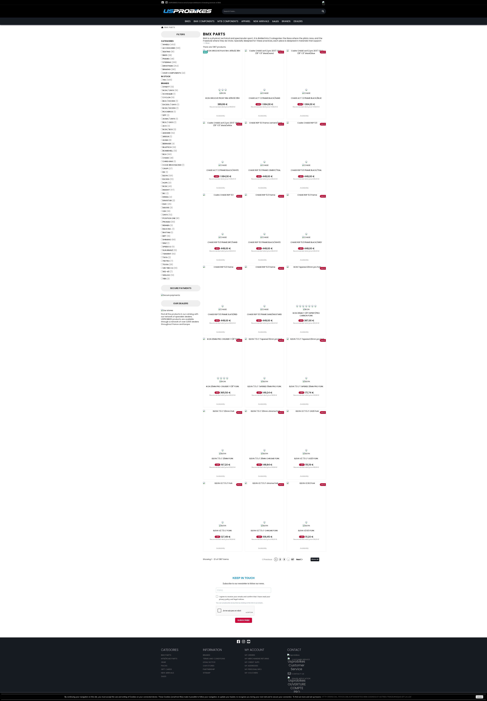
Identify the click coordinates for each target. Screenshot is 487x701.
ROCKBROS (169, 111)
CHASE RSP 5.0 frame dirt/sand (222, 242)
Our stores (208, 665)
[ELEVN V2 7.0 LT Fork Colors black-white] (222, 522)
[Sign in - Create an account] (313, 4)
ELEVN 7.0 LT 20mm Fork (222, 458)
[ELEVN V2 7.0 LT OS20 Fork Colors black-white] (306, 450)
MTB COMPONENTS (228, 21)
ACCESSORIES (171, 48)
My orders (250, 655)
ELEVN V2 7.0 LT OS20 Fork (306, 458)
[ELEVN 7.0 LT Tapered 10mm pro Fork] (264, 357)
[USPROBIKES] (187, 11)
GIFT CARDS (166, 669)
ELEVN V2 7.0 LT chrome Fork (264, 530)
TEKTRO (168, 261)
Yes (167, 79)
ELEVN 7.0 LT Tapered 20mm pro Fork (306, 386)
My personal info (253, 669)
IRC (166, 193)
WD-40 (168, 271)
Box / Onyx (169, 122)
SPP (166, 115)
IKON (167, 186)
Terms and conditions (214, 658)
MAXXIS (168, 207)
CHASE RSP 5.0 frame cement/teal (264, 170)
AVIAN (167, 140)
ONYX (167, 214)
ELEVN (168, 175)
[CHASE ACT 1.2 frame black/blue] (306, 69)
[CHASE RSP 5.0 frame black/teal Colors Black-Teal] (306, 162)
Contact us (298, 673)
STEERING (170, 62)
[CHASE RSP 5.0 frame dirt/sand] (222, 213)
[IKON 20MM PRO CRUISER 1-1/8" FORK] (222, 357)
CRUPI (168, 168)
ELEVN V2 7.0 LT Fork (222, 530)
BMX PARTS (166, 655)
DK (165, 172)
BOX (167, 154)
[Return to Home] (162, 27)
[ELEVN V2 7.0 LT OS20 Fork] (306, 429)
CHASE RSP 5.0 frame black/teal (306, 170)
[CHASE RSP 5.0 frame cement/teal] (264, 141)
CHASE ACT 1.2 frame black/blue (306, 98)
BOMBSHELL (170, 150)
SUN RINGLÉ (170, 250)
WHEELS (169, 44)
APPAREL (245, 21)
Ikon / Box (169, 129)
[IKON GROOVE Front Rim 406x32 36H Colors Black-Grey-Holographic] (219, 90)
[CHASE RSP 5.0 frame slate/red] (222, 285)
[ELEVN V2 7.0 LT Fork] (222, 501)
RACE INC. (169, 229)
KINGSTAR (169, 200)
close (479, 697)
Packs (164, 665)
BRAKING (169, 69)
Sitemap (206, 672)
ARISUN (167, 136)
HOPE (167, 182)
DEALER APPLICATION (301, 678)
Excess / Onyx (171, 104)
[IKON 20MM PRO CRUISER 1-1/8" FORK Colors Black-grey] (227, 378)
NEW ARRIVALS (261, 21)
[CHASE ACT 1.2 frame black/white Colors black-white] (222, 162)
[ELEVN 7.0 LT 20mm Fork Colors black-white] (222, 450)
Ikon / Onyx (170, 90)
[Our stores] (180, 310)
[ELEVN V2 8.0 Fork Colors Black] (306, 522)
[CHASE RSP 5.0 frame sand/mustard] (264, 285)
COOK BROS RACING (173, 165)
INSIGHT (169, 189)
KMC (167, 204)
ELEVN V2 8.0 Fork (306, 530)
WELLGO (168, 275)
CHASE (168, 157)
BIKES (188, 21)
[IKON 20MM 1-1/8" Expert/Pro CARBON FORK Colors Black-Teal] (312, 306)
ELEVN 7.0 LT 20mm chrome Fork (264, 458)
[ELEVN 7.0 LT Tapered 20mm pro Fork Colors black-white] (306, 378)
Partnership (209, 669)
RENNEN (168, 225)
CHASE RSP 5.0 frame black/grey (306, 242)
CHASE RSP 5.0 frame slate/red (222, 314)
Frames (168, 58)
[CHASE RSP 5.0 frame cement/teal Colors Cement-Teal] (264, 162)
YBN (166, 278)
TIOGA (168, 264)
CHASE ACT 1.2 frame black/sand (264, 98)
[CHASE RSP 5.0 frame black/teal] (306, 141)
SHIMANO (169, 239)
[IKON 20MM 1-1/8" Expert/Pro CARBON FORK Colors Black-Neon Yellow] (306, 306)
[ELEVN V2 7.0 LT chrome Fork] (264, 501)
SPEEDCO (169, 246)
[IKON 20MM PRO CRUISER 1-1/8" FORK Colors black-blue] (224, 378)
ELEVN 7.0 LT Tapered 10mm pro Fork (264, 386)
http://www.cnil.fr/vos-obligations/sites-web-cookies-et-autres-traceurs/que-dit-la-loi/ (366, 697)
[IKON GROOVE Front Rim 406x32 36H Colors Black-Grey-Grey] (225, 90)
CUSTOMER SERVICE (301, 659)
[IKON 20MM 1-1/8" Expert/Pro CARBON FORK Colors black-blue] (303, 306)
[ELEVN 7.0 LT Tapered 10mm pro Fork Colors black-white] (264, 378)
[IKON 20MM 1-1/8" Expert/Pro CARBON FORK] (306, 285)
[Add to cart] (222, 110)
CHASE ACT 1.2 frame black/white (222, 170)
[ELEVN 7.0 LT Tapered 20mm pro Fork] (306, 357)
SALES (275, 21)
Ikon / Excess (171, 108)
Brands (206, 655)
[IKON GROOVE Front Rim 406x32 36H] (222, 69)
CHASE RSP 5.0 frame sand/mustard (264, 314)
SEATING (168, 51)
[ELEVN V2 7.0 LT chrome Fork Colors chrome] (264, 522)
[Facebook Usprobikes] (162, 2)
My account (254, 650)
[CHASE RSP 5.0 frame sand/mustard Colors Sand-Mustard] (264, 306)
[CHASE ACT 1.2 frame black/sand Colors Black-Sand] (264, 90)
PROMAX (169, 221)
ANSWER (169, 133)
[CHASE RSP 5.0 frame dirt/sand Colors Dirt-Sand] (222, 234)
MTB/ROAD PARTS (169, 658)
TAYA (167, 257)
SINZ (166, 243)
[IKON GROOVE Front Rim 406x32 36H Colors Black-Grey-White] (222, 90)
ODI (166, 211)
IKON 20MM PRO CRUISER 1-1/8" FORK (222, 386)
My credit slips (252, 662)
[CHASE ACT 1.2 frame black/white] (222, 141)
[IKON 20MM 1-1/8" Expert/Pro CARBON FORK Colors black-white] (297, 306)
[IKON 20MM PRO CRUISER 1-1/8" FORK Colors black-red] (221, 378)
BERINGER (169, 143)
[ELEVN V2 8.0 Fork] (306, 501)
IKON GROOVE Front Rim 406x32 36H (222, 98)
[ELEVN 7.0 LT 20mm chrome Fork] (264, 429)
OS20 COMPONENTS (174, 73)
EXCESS (168, 179)
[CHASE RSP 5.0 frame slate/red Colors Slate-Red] (222, 306)
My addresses (251, 665)
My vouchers (251, 672)
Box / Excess (170, 101)
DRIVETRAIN (171, 65)
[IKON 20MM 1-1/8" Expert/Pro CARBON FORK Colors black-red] (300, 306)
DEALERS (298, 21)
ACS (166, 125)
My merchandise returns (257, 658)
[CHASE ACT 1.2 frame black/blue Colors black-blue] (306, 90)
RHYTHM (168, 232)
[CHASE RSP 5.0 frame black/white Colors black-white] (264, 234)
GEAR (163, 662)
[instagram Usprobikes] (166, 2)
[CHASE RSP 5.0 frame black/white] (264, 213)
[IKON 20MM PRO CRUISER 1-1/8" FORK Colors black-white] (218, 378)
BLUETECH (169, 147)
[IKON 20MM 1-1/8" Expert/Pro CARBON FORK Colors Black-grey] (315, 306)
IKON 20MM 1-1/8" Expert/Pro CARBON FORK (306, 314)
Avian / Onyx (170, 118)
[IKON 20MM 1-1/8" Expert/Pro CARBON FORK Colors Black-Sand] (309, 306)
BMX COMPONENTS (204, 21)
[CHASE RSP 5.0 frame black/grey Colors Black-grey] (306, 234)
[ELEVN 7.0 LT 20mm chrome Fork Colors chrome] (264, 450)
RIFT (166, 236)
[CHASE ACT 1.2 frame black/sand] (264, 69)
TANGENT (169, 253)
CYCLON (169, 97)
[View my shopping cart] (318, 2)
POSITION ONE (171, 218)
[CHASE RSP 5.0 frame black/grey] (306, 213)
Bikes (167, 55)
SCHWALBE (169, 94)
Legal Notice (209, 662)
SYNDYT (168, 86)
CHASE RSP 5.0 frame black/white (264, 242)
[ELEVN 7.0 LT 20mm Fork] (222, 429)
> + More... (206, 43)
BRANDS (286, 21)
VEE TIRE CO (170, 268)
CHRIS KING (169, 161)
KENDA (167, 197)
